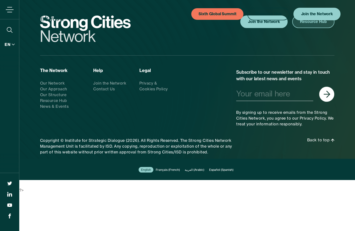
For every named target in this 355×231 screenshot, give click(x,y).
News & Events (54, 106)
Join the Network (109, 83)
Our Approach (53, 89)
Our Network (52, 83)
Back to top (319, 139)
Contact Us (104, 89)
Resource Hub (53, 100)
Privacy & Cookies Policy (153, 86)
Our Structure (53, 94)
